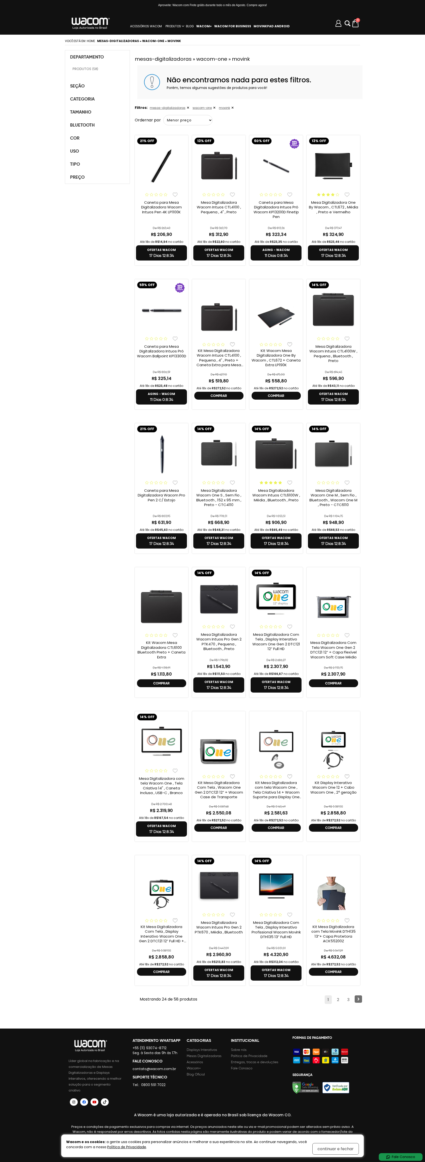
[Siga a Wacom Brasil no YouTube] (94, 1102)
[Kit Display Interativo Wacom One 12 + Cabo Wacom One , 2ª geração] (333, 749)
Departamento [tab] (87, 57)
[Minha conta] (338, 23)
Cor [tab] (74, 138)
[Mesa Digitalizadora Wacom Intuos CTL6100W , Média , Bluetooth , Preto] (276, 454)
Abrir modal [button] (347, 23)
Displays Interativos (202, 1050)
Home (91, 41)
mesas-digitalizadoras (167, 108)
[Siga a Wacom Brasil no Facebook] (84, 1102)
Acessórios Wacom (146, 26)
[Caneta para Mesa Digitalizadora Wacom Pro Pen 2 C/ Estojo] (161, 454)
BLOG (190, 26)
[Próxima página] (358, 999)
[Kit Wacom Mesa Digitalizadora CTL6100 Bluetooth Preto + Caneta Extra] (161, 607)
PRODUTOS (173, 26)
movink (224, 108)
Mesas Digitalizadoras (204, 1056)
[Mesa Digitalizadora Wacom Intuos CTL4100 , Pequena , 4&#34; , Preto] (218, 166)
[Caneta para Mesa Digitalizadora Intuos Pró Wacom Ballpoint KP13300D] (161, 310)
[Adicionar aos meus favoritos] (175, 194)
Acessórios (195, 1062)
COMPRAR (219, 395)
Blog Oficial (196, 1074)
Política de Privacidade (249, 1056)
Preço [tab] (77, 177)
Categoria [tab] (82, 99)
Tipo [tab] (75, 164)
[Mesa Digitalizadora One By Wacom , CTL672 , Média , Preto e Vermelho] (333, 166)
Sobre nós (238, 1050)
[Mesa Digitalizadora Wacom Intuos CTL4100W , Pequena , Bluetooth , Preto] (333, 310)
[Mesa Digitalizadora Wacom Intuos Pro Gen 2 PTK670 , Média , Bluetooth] (218, 886)
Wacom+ (194, 1068)
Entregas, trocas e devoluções (254, 1062)
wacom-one (202, 108)
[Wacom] (91, 23)
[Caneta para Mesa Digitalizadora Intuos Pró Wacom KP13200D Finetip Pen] (276, 166)
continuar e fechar (336, 1149)
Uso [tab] (74, 151)
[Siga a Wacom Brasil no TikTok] (105, 1102)
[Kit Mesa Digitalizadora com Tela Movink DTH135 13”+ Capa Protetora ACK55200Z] (333, 893)
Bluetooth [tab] (82, 125)
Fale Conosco (241, 1068)
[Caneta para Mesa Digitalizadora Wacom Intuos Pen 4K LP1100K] (161, 166)
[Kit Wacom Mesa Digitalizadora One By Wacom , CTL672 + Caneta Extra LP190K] (276, 317)
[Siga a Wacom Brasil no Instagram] (74, 1102)
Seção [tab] (77, 86)
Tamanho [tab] (80, 112)
